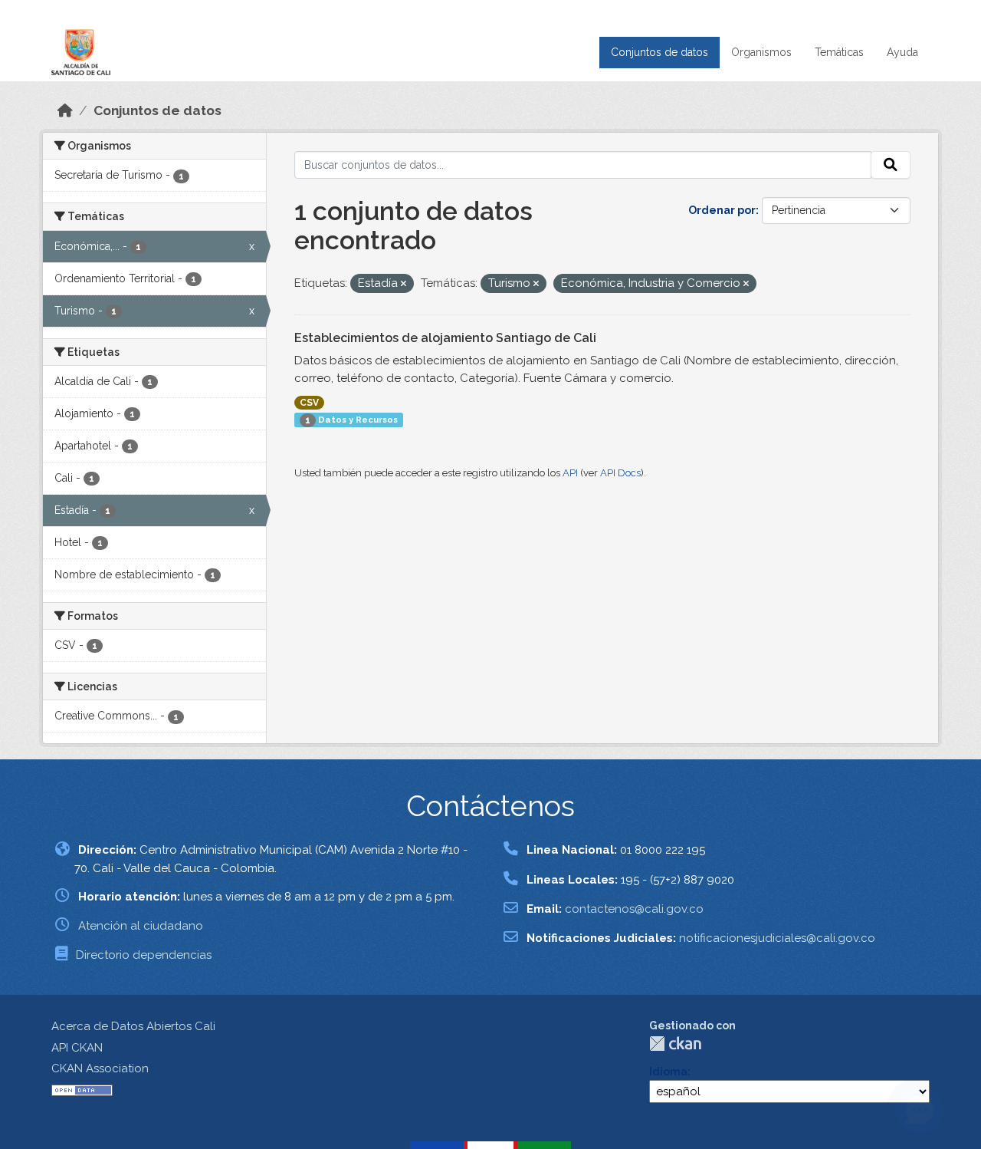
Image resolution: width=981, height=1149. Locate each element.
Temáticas (839, 52)
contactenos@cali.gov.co (634, 909)
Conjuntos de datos (659, 52)
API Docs (620, 473)
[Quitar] (403, 284)
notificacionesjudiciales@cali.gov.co (777, 938)
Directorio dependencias (144, 955)
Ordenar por (722, 210)
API (570, 473)
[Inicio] (65, 110)
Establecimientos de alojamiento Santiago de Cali (445, 338)
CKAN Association (100, 1068)
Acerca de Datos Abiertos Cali (133, 1026)
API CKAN (77, 1048)
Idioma (668, 1071)
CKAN (675, 1043)
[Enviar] (890, 165)
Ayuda (902, 52)
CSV (309, 402)
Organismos (761, 52)
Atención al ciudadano (140, 926)
